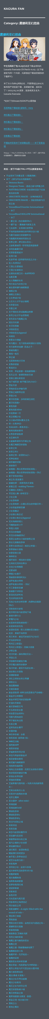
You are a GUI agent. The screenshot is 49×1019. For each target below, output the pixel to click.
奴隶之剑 (13, 448)
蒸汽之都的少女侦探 (18, 842)
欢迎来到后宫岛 (16, 626)
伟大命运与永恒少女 (18, 284)
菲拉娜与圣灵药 (16, 835)
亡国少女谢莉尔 (16, 270)
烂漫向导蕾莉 (15, 703)
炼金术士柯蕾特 (16, 696)
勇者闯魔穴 (14, 350)
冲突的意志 (14, 329)
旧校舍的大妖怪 (16, 608)
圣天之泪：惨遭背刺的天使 (21, 374)
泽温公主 (13, 657)
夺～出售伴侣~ (15, 423)
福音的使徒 (14, 748)
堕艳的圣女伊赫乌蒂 (18, 388)
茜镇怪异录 (14, 811)
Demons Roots (16, 182)
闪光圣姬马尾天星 (17, 898)
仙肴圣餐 (13, 277)
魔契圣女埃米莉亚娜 (18, 961)
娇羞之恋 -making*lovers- (22, 486)
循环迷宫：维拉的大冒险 (20, 560)
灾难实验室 (14, 689)
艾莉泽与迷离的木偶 (18, 794)
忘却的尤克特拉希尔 (18, 563)
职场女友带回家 (16, 776)
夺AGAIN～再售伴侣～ (19, 427)
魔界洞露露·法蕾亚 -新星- (20, 996)
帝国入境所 (14, 528)
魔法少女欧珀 (15, 982)
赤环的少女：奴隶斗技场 (20, 867)
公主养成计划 (15, 298)
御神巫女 (13, 556)
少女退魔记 (14, 511)
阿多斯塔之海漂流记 (18, 902)
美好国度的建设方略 (18, 773)
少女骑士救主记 (16, 514)
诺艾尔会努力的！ (17, 860)
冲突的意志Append (18, 333)
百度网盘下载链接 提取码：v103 (18, 108)
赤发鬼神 (13, 863)
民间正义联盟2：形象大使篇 (21, 647)
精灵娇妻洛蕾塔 (16, 759)
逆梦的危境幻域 (16, 884)
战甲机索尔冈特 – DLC (19, 584)
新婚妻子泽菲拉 (16, 591)
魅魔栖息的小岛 (16, 951)
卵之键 (12, 357)
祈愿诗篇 (13, 731)
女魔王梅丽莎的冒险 (18, 444)
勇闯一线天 (14, 353)
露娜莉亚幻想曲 (10, 34)
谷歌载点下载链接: (12, 136)
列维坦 (12, 336)
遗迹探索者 (14, 888)
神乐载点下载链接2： (13, 122)
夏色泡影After (15, 409)
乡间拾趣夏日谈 (16, 249)
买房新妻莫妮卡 (16, 252)
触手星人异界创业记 (18, 856)
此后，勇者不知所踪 (18, 633)
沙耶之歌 (13, 650)
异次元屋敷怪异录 (17, 542)
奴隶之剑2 (13, 451)
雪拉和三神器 (15, 916)
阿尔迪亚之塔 (15, 905)
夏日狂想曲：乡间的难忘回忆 (22, 399)
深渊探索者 (14, 675)
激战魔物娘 (14, 685)
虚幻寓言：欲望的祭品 (19, 849)
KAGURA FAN (14, 8)
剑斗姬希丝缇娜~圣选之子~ (21, 346)
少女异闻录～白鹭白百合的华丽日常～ (26, 504)
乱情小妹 (13, 256)
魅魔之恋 (13, 944)
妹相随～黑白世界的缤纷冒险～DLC (25, 472)
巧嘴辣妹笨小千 (16, 525)
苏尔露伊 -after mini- (19, 800)
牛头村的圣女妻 (16, 710)
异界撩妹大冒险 (16, 549)
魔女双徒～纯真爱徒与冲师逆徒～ (24, 965)
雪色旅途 (13, 919)
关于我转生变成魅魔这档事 (21, 312)
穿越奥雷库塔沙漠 (17, 752)
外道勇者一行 (15, 413)
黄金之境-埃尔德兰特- (19, 1000)
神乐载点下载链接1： (13, 115)
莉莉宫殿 (13, 828)
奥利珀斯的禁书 (16, 430)
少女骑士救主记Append (20, 518)
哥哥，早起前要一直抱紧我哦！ (23, 371)
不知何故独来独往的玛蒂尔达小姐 (24, 231)
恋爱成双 (13, 570)
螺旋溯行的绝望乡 (17, 853)
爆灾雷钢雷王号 (16, 706)
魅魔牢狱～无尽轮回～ (19, 954)
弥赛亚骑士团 (15, 553)
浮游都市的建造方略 (18, 661)
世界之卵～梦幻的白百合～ (21, 242)
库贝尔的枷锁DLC (17, 535)
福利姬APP (14, 745)
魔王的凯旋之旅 (16, 993)
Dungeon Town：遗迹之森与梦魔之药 (26, 186)
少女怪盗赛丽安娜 (17, 507)
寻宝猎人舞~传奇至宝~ (19, 493)
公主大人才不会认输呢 (19, 301)
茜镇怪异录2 (14, 814)
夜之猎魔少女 (15, 416)
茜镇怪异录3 (14, 818)
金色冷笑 (13, 895)
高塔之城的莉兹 (16, 937)
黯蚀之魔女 (14, 1007)
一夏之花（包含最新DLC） (21, 221)
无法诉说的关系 (16, 598)
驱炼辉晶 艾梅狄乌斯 (18, 933)
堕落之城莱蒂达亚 (17, 392)
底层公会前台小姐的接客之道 (22, 539)
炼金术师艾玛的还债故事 (20, 699)
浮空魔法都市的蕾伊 (18, 664)
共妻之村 (13, 308)
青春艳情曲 (14, 930)
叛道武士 (13, 367)
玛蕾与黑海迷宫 (16, 717)
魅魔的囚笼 (14, 958)
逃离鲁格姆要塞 (16, 881)
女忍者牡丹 (14, 437)
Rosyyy (6, 153)
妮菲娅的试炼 (15, 462)
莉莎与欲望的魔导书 (18, 832)
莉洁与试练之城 (16, 821)
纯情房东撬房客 (16, 766)
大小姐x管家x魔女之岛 (19, 420)
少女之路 (13, 497)
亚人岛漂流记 (15, 263)
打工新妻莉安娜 (16, 587)
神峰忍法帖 (14, 741)
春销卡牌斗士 (15, 615)
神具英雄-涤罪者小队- (19, 738)
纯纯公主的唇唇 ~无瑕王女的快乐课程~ (26, 769)
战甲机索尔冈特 (16, 580)
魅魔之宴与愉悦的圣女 (19, 940)
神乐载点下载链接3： (13, 129)
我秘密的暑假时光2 (17, 577)
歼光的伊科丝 (15, 640)
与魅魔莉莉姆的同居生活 (20, 238)
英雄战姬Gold (15, 807)
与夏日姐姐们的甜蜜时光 (20, 235)
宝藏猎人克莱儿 (16, 490)
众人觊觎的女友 (16, 280)
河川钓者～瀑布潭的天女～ (21, 654)
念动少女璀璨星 (16, 567)
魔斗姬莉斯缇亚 (16, 972)
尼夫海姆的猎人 (16, 521)
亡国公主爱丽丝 (16, 266)
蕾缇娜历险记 (15, 846)
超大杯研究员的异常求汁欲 (21, 870)
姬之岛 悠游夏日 (16, 479)
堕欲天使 (13, 385)
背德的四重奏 (15, 780)
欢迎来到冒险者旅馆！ (19, 622)
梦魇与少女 (14, 619)
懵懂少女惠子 (15, 573)
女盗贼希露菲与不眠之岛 (20, 441)
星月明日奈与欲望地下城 (20, 612)
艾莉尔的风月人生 (17, 790)
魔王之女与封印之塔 (18, 986)
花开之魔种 (14, 797)
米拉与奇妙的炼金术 (18, 755)
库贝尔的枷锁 (15, 532)
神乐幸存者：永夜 (17, 734)
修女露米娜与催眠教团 (19, 287)
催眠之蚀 (13, 291)
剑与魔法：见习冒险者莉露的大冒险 (25, 343)
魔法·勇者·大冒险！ (17, 975)
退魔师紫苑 (14, 874)
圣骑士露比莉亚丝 (17, 378)
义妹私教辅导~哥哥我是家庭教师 (23, 245)
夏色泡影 (13, 406)
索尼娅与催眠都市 (17, 762)
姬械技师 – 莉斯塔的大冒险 (21, 483)
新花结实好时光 (16, 594)
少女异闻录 (14, 500)
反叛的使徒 (14, 364)
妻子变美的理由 (16, 476)
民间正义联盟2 (15, 643)
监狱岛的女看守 (16, 727)
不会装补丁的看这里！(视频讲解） (21, 175)
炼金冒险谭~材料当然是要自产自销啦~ (26, 692)
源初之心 (13, 682)
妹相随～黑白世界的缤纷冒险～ (23, 469)
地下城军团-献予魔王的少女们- (23, 381)
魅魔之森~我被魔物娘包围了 (21, 947)
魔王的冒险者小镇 (17, 989)
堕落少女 (13, 395)
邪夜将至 (13, 891)
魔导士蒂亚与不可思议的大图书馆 (24, 968)
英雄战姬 (13, 804)
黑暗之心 (13, 1003)
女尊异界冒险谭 (16, 434)
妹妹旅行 (13, 465)
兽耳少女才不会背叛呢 (19, 315)
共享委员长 (14, 305)
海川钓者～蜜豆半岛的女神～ (22, 668)
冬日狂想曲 (14, 326)
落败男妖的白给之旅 (18, 839)
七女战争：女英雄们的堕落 (21, 228)
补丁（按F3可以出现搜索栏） (19, 179)
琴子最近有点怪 (16, 720)
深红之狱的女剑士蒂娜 (19, 678)
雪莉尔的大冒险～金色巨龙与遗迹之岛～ (27, 923)
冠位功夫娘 (14, 322)
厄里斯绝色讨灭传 (17, 360)
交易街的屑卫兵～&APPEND (22, 273)
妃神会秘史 (14, 458)
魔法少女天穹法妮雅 (18, 979)
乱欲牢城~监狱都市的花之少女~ (23, 259)
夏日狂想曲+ (14, 402)
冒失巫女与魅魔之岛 (18, 319)
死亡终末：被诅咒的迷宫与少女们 (24, 636)
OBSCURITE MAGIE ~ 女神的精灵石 (25, 196)
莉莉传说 (13, 825)
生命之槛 (13, 724)
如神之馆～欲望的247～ (20, 455)
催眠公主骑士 (15, 294)
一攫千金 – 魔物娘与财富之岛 (22, 224)
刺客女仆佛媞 (15, 340)
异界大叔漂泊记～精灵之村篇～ (23, 546)
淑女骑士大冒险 (16, 671)
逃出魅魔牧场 (15, 877)
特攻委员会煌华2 (16, 713)
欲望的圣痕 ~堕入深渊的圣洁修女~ (24, 629)
